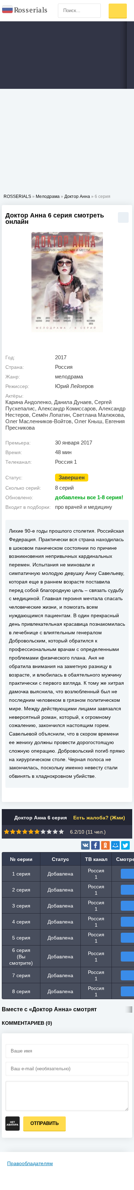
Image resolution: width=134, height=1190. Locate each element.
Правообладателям (30, 1163)
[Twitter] (125, 845)
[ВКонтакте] (85, 845)
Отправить (44, 1123)
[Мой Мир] (115, 845)
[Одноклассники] (105, 845)
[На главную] (25, 10)
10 (61, 832)
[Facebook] (95, 845)
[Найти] (93, 11)
